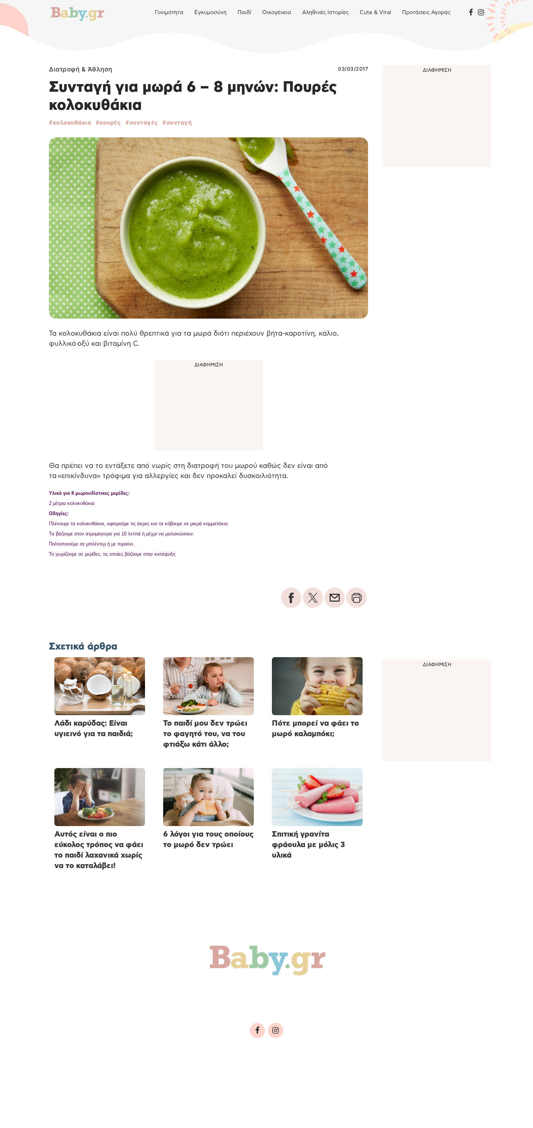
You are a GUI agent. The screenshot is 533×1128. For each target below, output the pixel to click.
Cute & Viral (375, 12)
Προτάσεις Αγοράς (426, 12)
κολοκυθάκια (72, 123)
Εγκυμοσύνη (210, 12)
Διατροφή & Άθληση (80, 69)
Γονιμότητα (169, 12)
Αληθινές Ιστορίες (325, 12)
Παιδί (244, 12)
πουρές (110, 123)
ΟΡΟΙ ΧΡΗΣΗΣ (112, 1080)
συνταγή (178, 123)
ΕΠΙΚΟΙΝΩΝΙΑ (269, 1080)
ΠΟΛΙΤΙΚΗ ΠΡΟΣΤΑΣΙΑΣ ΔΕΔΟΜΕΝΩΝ (190, 1080)
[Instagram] (481, 13)
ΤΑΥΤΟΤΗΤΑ (68, 1080)
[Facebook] (471, 13)
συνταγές (143, 123)
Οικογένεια (276, 12)
